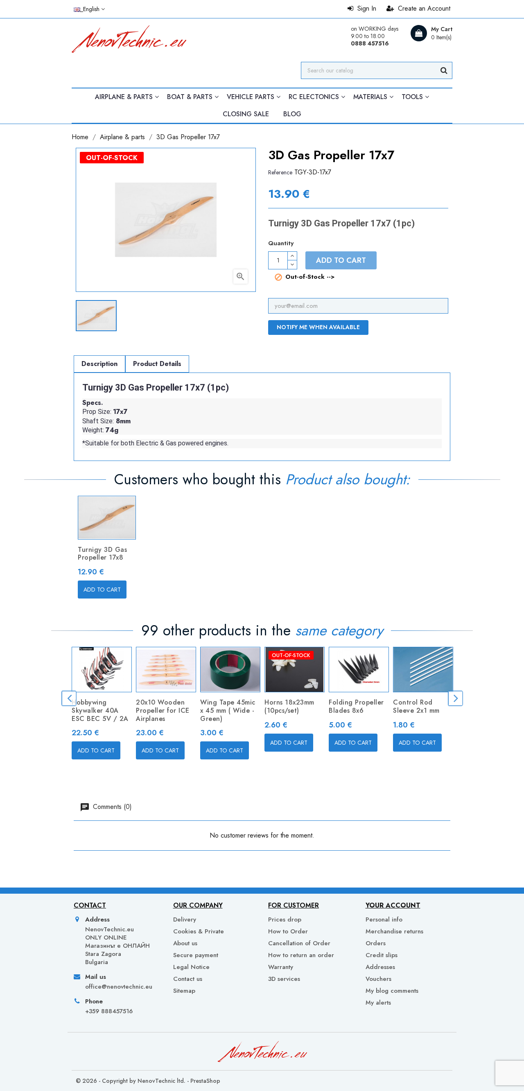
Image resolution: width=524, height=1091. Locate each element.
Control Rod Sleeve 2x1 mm (416, 706)
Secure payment (195, 955)
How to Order (288, 931)
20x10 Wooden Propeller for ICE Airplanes (163, 710)
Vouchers (378, 979)
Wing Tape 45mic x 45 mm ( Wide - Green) (227, 710)
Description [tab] (99, 363)
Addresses (380, 967)
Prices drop (284, 919)
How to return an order (301, 955)
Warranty (280, 967)
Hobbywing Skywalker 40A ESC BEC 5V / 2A (100, 710)
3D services (284, 979)
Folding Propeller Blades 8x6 (356, 706)
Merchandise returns (394, 931)
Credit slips (382, 955)
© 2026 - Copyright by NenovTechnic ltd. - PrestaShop (148, 1081)
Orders (376, 943)
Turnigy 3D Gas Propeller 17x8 (102, 553)
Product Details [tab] (157, 363)
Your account (393, 905)
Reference (280, 172)
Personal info (384, 919)
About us (185, 943)
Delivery (184, 919)
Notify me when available (318, 327)
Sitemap (184, 991)
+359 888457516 (109, 1011)
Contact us (187, 979)
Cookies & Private (198, 931)
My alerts (378, 1002)
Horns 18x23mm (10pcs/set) (289, 706)
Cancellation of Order (299, 943)
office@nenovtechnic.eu (118, 987)
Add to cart (341, 260)
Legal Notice (191, 967)
